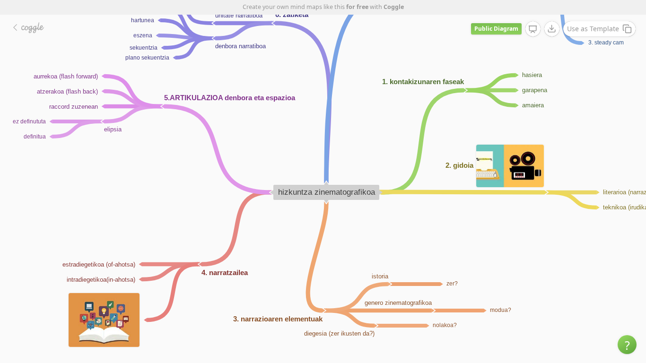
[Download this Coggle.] (551, 28)
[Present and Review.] (533, 29)
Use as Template (593, 28)
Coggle (394, 7)
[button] (627, 344)
